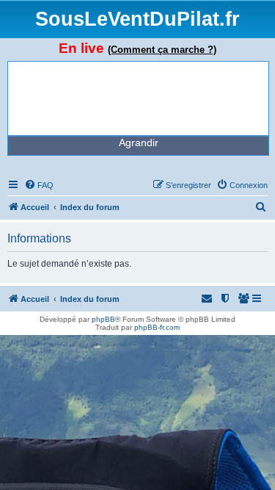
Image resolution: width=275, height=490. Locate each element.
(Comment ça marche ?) (162, 49)
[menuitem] (39, 185)
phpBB (103, 319)
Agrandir (138, 142)
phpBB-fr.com (157, 327)
